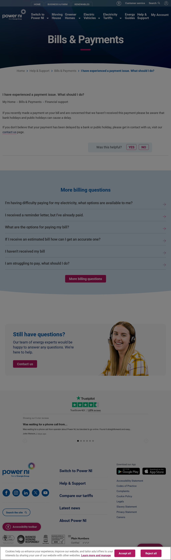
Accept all (125, 553)
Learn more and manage (96, 555)
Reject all (151, 553)
